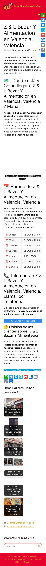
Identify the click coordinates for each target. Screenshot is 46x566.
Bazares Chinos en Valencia (20, 523)
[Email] (43, 44)
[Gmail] (43, 34)
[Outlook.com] (43, 39)
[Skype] (43, 30)
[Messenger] (43, 25)
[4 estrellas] (9, 50)
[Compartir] (43, 54)
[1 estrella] (4, 50)
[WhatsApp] (43, 15)
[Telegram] (43, 20)
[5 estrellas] (10, 50)
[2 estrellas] (6, 50)
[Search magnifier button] (39, 546)
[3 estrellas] (7, 50)
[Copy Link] (43, 49)
